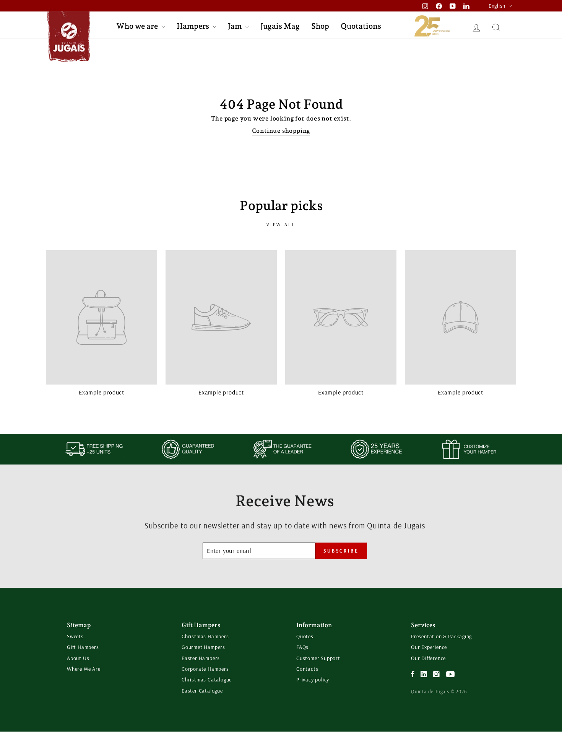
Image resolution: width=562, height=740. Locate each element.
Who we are (137, 26)
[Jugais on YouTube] (450, 674)
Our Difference (428, 658)
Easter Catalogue (202, 690)
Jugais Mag (280, 26)
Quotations (361, 26)
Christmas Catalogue (207, 679)
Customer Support (318, 658)
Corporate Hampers (205, 668)
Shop (320, 26)
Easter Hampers (201, 658)
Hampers (194, 26)
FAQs (302, 647)
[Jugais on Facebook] (412, 674)
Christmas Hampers (205, 636)
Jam (235, 26)
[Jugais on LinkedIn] (424, 674)
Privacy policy (312, 679)
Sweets (75, 636)
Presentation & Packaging (441, 636)
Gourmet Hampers (203, 647)
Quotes (304, 636)
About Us (78, 658)
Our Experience (429, 647)
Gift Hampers (83, 647)
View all (281, 224)
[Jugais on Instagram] (436, 674)
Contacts (307, 668)
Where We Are (84, 668)
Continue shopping (281, 130)
